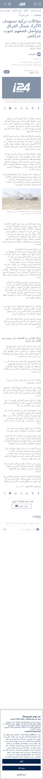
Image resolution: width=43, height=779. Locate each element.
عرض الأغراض (21, 774)
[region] (21, 744)
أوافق (21, 761)
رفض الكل (21, 768)
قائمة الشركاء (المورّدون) (33, 731)
